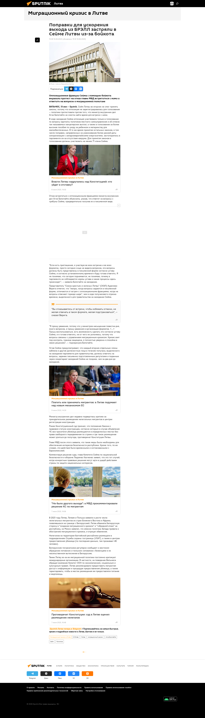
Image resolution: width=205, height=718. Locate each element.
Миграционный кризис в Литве (67, 177)
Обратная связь (77, 691)
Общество (80, 666)
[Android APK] (170, 699)
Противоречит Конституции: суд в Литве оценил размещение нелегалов (80, 616)
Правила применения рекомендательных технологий (47, 691)
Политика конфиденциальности (69, 687)
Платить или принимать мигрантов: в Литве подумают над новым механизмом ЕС (84, 404)
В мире (59, 666)
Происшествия (107, 666)
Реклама (40, 687)
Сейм (52, 641)
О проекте (31, 687)
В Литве (75, 637)
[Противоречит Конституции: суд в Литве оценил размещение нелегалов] (84, 593)
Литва (83, 637)
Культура (121, 666)
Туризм (130, 666)
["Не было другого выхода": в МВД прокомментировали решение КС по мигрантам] (84, 482)
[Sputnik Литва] (39, 6)
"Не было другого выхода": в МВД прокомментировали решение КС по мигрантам (84, 505)
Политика (59, 641)
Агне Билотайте (111, 637)
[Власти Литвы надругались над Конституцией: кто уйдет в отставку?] (84, 160)
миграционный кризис (95, 637)
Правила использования (93, 687)
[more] (116, 189)
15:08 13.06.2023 (55, 39)
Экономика (93, 666)
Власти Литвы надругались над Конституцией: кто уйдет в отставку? (81, 183)
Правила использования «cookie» (118, 687)
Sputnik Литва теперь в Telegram (65, 628)
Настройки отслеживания (95, 691)
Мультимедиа (142, 666)
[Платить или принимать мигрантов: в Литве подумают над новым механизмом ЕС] (84, 381)
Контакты (50, 687)
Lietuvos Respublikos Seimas (65, 84)
